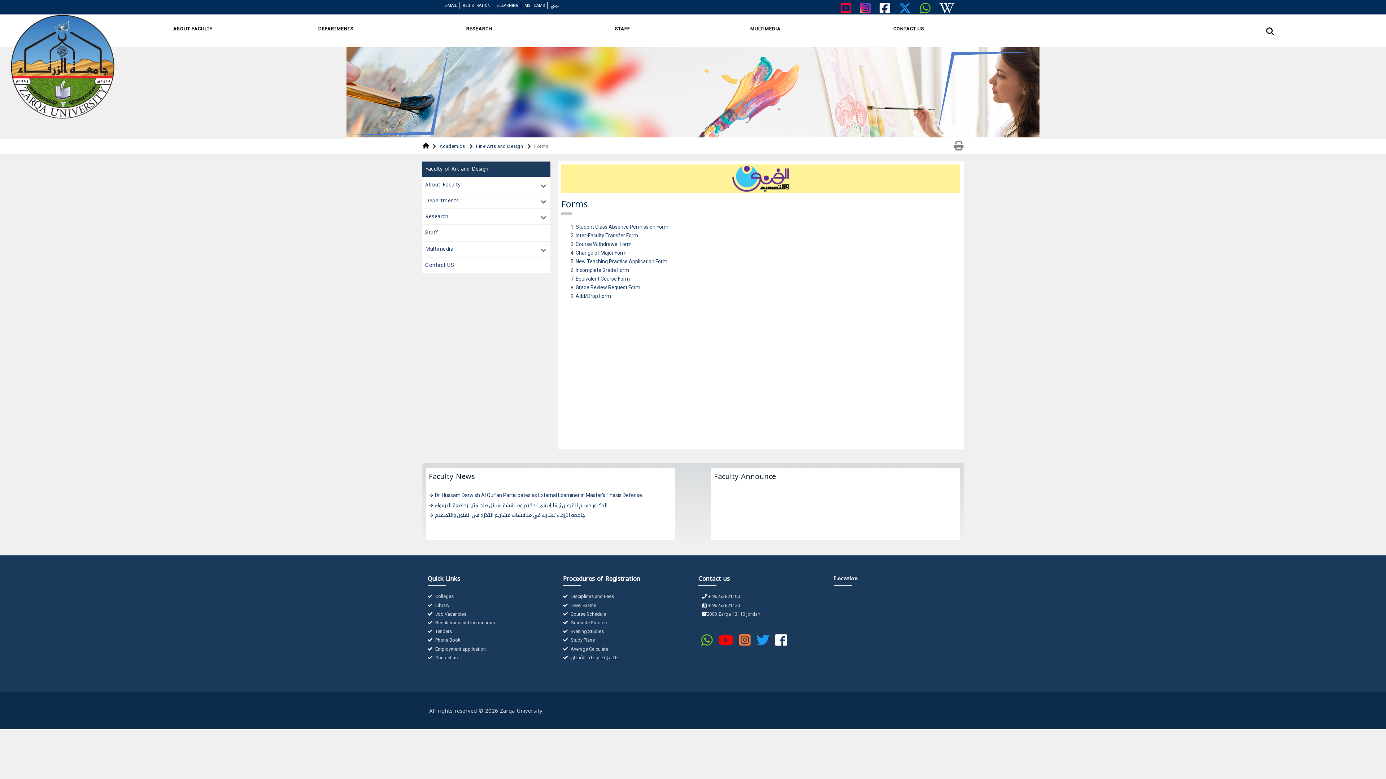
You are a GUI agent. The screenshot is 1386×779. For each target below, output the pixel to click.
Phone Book (447, 640)
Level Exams (583, 605)
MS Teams (534, 5)
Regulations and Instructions (464, 622)
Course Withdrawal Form (604, 244)
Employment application (460, 649)
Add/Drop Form (593, 296)
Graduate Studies (588, 622)
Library (441, 605)
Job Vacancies (450, 614)
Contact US (908, 28)
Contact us (446, 657)
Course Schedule (588, 614)
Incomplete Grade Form (602, 270)
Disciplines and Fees (592, 596)
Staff (622, 28)
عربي (555, 5)
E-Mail (450, 5)
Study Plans (582, 640)
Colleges (444, 596)
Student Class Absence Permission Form (622, 227)
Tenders (443, 631)
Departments (336, 28)
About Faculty (193, 28)
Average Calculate (589, 649)
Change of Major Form (601, 253)
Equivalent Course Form (603, 279)
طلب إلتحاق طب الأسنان (594, 657)
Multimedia (765, 28)
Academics (453, 146)
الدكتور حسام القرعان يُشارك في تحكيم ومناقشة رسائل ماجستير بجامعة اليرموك (521, 505)
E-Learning (507, 5)
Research (479, 28)
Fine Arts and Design (500, 146)
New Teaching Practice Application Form (621, 261)
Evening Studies (587, 631)
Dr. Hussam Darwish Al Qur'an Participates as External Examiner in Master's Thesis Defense (538, 495)
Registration (477, 5)
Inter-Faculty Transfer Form (607, 235)
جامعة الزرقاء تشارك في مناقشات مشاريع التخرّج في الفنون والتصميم (510, 515)
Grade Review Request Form (608, 287)
